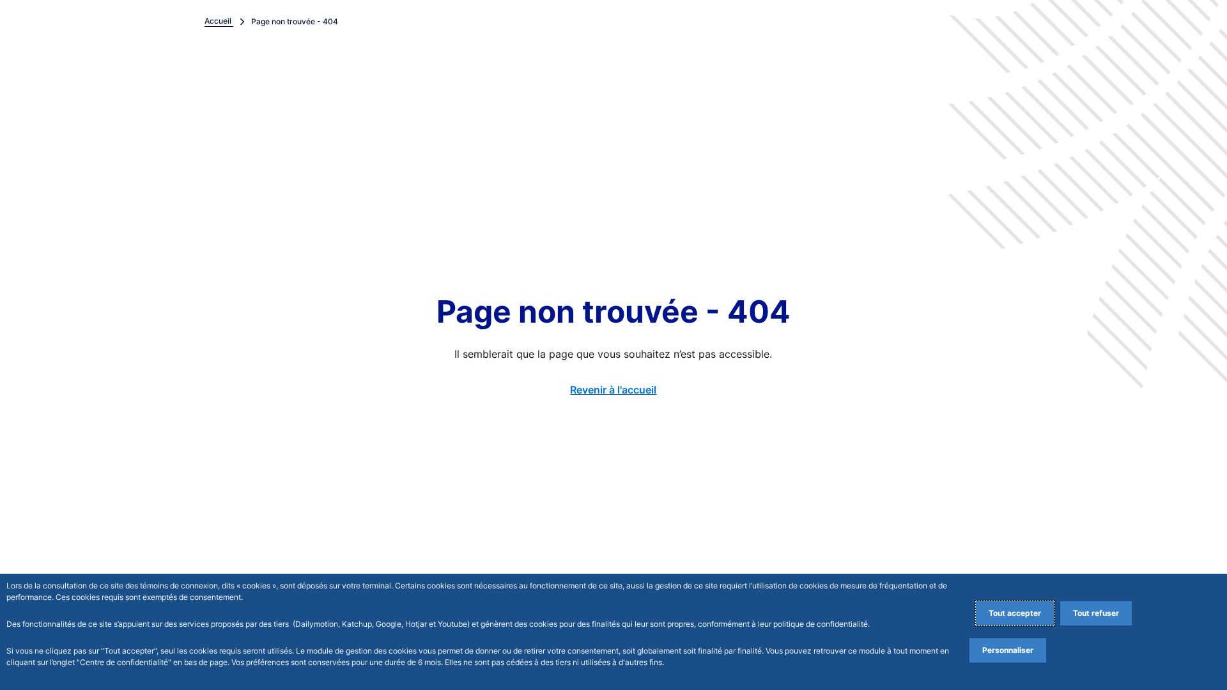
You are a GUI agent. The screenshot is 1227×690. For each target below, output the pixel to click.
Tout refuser (1096, 613)
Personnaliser (1007, 650)
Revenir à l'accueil (613, 389)
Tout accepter (1015, 613)
